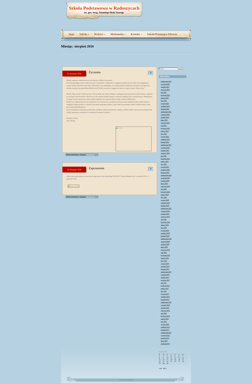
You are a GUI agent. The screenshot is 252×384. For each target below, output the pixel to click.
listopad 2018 (165, 236)
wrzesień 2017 (165, 275)
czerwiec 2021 (165, 153)
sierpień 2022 (165, 117)
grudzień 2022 (165, 106)
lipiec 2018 (164, 247)
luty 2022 (164, 134)
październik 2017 (166, 272)
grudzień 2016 (165, 297)
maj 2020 (164, 189)
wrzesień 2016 (165, 305)
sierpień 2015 (165, 338)
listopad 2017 (165, 269)
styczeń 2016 (165, 324)
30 (163, 363)
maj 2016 (164, 313)
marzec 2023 (165, 98)
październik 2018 (166, 239)
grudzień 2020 (165, 170)
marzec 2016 (165, 319)
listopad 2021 (165, 142)
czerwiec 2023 (165, 90)
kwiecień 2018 (165, 255)
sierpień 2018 (165, 244)
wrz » (165, 368)
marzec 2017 (165, 288)
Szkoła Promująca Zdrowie (162, 34)
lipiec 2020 (164, 184)
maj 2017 (164, 283)
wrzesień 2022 (165, 115)
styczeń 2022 (165, 137)
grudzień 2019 (165, 203)
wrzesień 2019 (165, 211)
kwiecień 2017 (165, 286)
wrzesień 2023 (165, 84)
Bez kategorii (90, 154)
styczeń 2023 (165, 104)
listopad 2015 (165, 330)
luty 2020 (164, 197)
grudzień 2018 (165, 233)
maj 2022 (164, 126)
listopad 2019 (165, 206)
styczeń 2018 (165, 264)
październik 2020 (166, 175)
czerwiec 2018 (165, 250)
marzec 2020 (165, 195)
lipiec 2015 (164, 341)
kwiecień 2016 (165, 316)
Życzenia (95, 72)
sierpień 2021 (165, 150)
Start (71, 34)
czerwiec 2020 (165, 186)
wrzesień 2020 (165, 178)
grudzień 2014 (165, 344)
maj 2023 (164, 92)
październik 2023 (166, 81)
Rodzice (99, 34)
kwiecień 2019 (165, 222)
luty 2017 (164, 291)
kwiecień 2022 (165, 128)
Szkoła (83, 34)
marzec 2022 (165, 131)
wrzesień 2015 (165, 335)
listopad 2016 (165, 300)
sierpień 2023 (165, 87)
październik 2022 (166, 112)
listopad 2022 (165, 109)
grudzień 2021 (165, 139)
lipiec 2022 (164, 120)
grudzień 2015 (165, 327)
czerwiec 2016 (165, 311)
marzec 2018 (165, 258)
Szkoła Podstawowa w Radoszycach (104, 8)
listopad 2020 (165, 173)
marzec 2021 (165, 161)
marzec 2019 (165, 225)
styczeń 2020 (165, 200)
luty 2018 (164, 261)
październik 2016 (166, 302)
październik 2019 (166, 208)
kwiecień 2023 (165, 95)
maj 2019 (164, 219)
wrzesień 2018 (165, 242)
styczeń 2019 (165, 231)
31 (167, 363)
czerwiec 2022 (165, 123)
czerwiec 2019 (165, 217)
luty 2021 (164, 164)
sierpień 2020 (165, 181)
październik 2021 (166, 145)
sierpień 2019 (165, 214)
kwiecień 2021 (165, 159)
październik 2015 (166, 333)
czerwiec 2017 (165, 280)
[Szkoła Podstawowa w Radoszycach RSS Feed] (176, 5)
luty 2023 (164, 101)
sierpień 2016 (165, 308)
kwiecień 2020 (165, 192)
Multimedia (117, 34)
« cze (160, 368)
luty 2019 (164, 228)
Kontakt (135, 34)
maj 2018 (164, 253)
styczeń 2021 (165, 167)
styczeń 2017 (165, 294)
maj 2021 (164, 156)
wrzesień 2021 (165, 148)
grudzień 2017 (165, 266)
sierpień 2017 (165, 277)
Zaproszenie (96, 168)
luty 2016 (164, 322)
